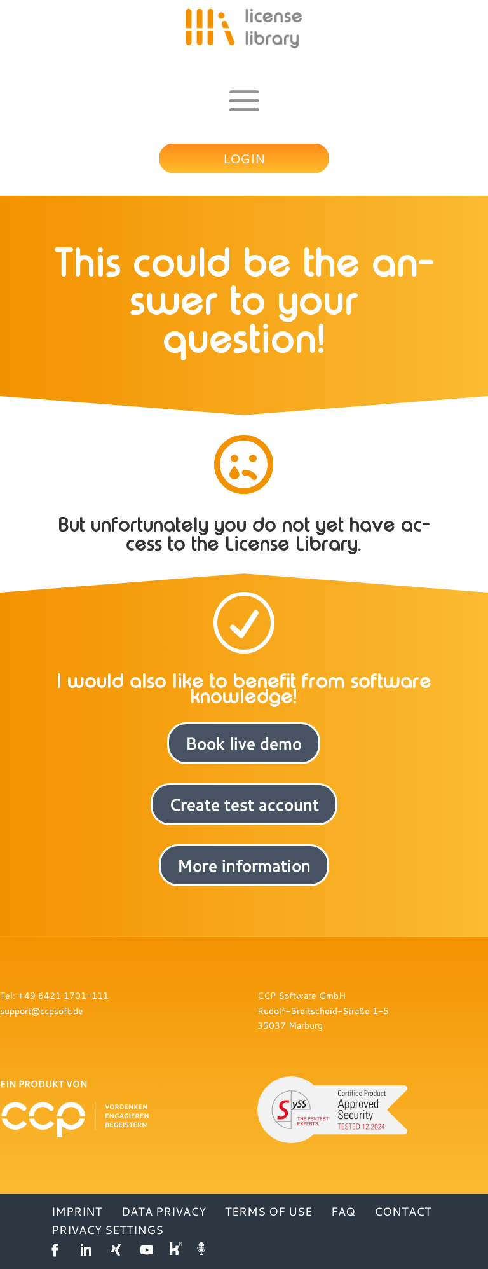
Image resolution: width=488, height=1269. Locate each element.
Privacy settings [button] (107, 1229)
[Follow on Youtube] (146, 1250)
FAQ (343, 1211)
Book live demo (244, 743)
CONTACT (402, 1211)
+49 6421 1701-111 (63, 995)
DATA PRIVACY (163, 1211)
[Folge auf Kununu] (177, 1250)
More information (244, 865)
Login (244, 158)
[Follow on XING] (116, 1250)
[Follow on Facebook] (55, 1250)
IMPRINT (76, 1211)
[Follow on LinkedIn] (85, 1250)
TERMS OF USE (268, 1211)
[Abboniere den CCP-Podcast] (202, 1250)
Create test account (244, 804)
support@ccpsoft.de (41, 1011)
